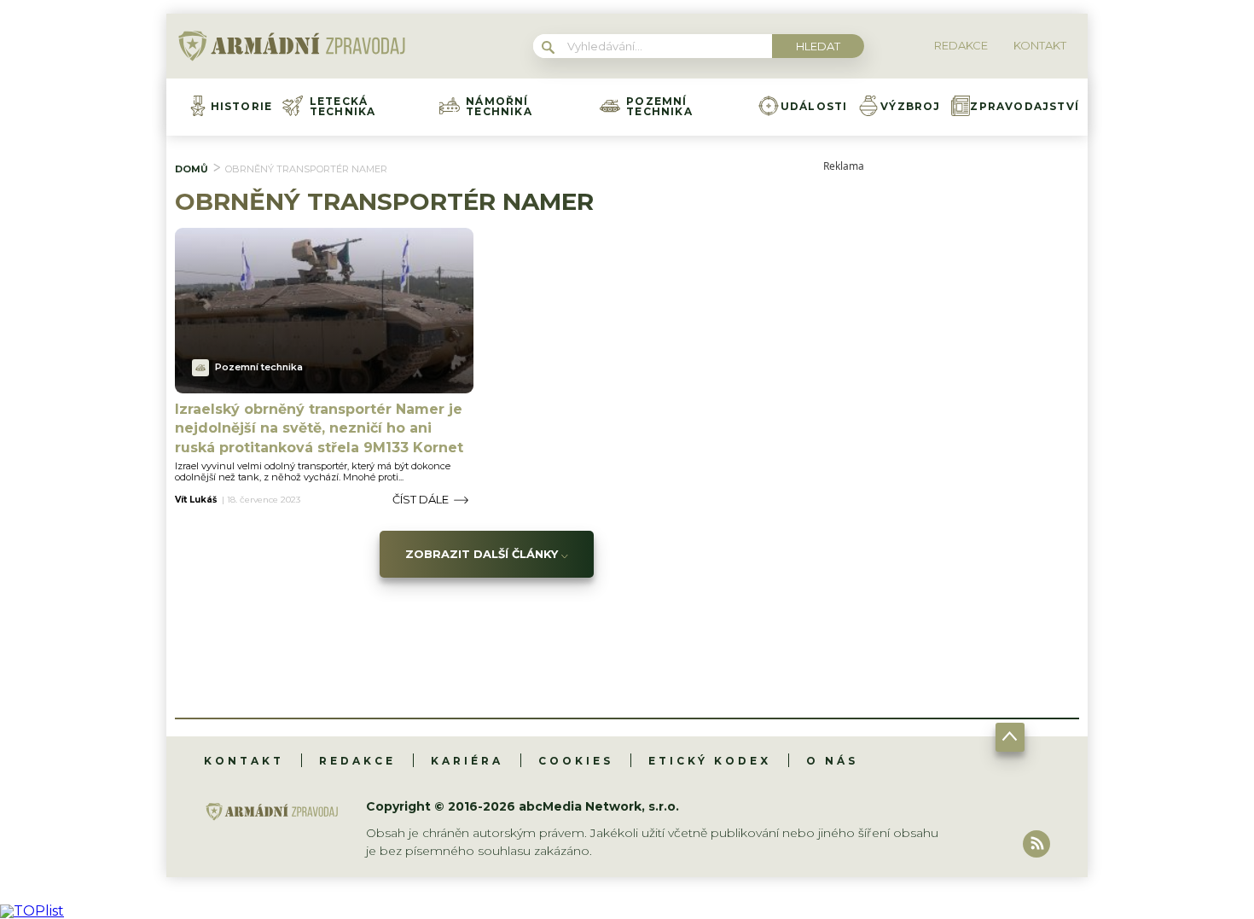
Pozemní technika (659, 106)
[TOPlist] (32, 911)
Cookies (575, 760)
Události (814, 107)
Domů (191, 169)
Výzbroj (910, 107)
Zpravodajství (1024, 107)
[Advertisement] (951, 427)
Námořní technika (499, 106)
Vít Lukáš (196, 500)
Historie (242, 107)
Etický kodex (709, 760)
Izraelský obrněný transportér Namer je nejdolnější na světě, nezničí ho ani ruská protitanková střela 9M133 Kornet (319, 428)
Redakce (357, 760)
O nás (832, 760)
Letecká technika (343, 106)
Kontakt (244, 760)
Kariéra (467, 760)
